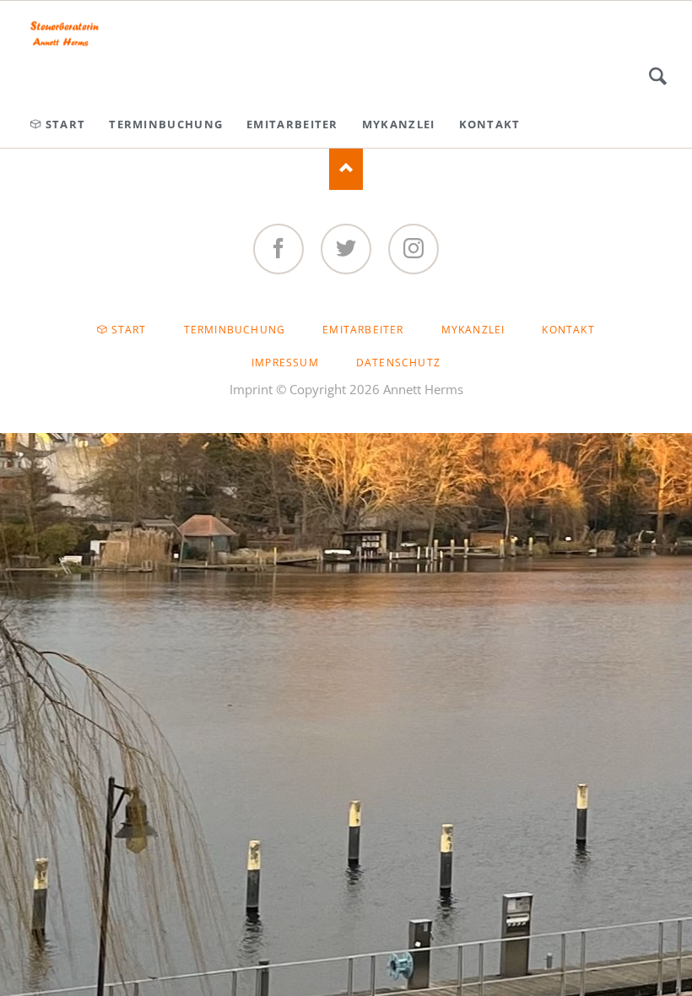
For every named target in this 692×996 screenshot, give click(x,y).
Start (129, 329)
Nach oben (346, 169)
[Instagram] (413, 249)
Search (658, 75)
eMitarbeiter (362, 329)
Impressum (285, 362)
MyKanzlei (473, 329)
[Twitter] (346, 249)
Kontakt (568, 329)
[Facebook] (278, 249)
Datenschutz (398, 362)
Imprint (251, 389)
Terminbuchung (235, 329)
